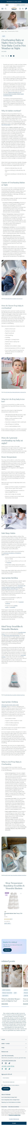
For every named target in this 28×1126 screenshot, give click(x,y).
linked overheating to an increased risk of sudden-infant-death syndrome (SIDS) (13, 94)
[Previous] (2, 1)
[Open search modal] (5, 9)
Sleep (3, 36)
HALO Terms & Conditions (13, 1106)
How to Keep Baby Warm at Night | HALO (10, 1099)
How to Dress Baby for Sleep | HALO (9, 1097)
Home (2, 31)
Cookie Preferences (14, 1119)
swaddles (12, 607)
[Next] (26, 1)
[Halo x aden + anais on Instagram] (6, 1063)
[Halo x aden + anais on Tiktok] (9, 1063)
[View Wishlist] (20, 9)
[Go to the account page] (23, 9)
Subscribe (5, 1088)
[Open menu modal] (2, 9)
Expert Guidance (6, 990)
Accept (14, 1123)
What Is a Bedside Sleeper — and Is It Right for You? (11, 1000)
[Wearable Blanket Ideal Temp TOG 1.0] (13, 901)
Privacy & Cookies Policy (14, 1115)
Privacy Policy (4, 1106)
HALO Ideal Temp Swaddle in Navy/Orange (14, 298)
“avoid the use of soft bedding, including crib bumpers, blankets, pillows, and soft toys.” (13, 587)
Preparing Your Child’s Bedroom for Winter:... (11, 1102)
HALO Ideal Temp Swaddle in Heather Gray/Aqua (16, 875)
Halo (6, 31)
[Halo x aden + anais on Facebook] (2, 1063)
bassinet (9, 562)
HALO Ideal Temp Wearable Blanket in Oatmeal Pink (16, 392)
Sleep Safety (5, 995)
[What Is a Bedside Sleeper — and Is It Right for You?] (11, 976)
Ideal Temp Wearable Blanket (11, 635)
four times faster (5, 124)
